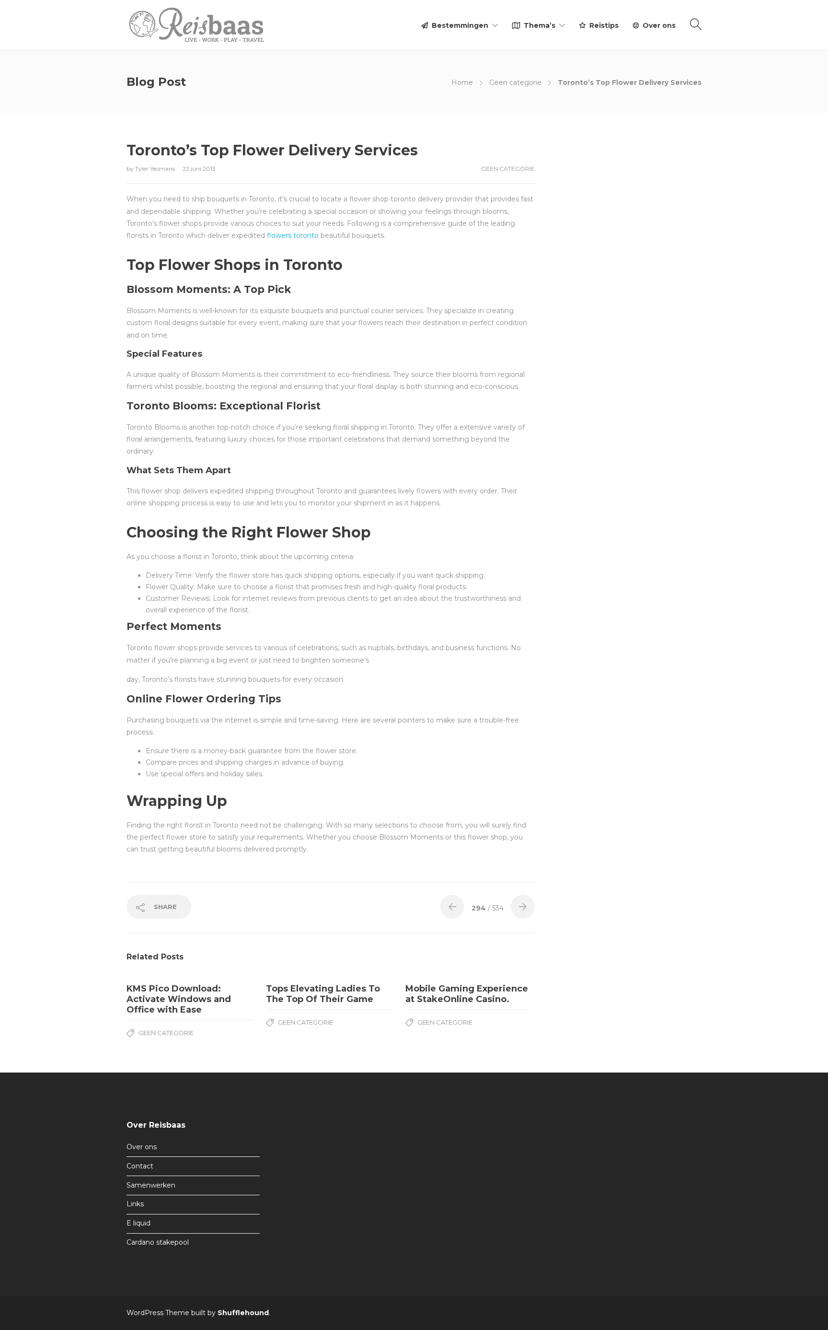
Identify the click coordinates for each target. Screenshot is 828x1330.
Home (462, 82)
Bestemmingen (460, 25)
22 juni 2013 (199, 168)
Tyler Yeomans (155, 168)
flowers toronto (293, 235)
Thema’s (539, 25)
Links (135, 1204)
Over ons (659, 25)
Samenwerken (150, 1185)
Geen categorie (515, 82)
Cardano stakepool (157, 1242)
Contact (139, 1166)
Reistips (604, 25)
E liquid (138, 1223)
